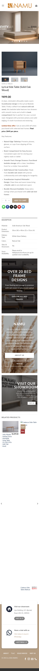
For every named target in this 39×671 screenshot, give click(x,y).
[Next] (34, 63)
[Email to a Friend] (15, 207)
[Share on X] (11, 207)
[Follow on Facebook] (25, 659)
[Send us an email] (32, 659)
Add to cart (20, 200)
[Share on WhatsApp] (3, 207)
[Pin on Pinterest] (19, 207)
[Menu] (3, 5)
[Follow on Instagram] (29, 659)
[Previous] (5, 63)
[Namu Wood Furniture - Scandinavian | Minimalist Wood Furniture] (19, 5)
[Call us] (36, 659)
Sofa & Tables (7, 84)
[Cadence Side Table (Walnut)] (29, 503)
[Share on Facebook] (7, 207)
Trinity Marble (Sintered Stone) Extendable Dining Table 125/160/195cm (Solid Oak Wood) (7, 440)
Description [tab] (6, 220)
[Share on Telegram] (23, 207)
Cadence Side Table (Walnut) (25, 588)
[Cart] (36, 5)
